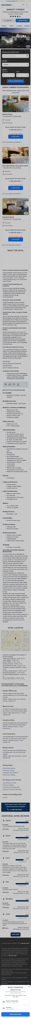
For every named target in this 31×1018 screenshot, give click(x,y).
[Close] (29, 986)
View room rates (15, 1014)
